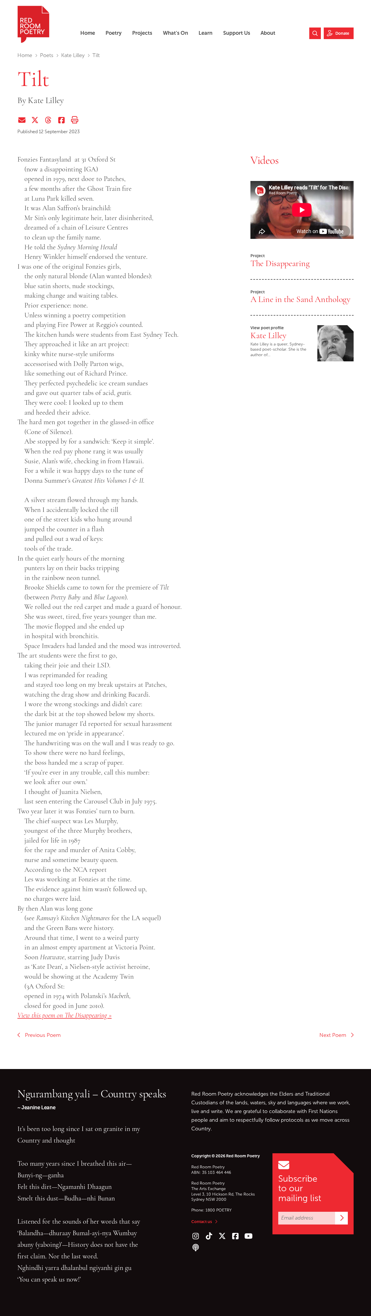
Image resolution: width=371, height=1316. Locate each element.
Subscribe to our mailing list (299, 1188)
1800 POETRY (218, 1210)
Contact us (201, 1221)
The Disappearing (279, 263)
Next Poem (334, 1035)
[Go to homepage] (33, 24)
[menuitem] (87, 33)
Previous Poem (41, 1035)
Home (24, 55)
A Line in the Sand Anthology (300, 299)
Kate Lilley (73, 55)
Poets (46, 55)
